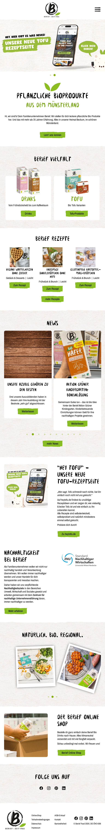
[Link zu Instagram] (48, 788)
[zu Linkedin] (91, 818)
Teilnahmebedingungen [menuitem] (40, 819)
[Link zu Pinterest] (56, 788)
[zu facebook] (76, 818)
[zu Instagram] (81, 818)
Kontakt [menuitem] (58, 819)
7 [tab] (62, 434)
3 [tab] (38, 434)
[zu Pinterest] (86, 818)
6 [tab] (56, 434)
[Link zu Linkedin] (63, 788)
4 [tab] (44, 434)
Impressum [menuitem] (35, 827)
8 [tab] (68, 434)
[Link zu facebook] (41, 788)
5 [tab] (50, 434)
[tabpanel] (52, 45)
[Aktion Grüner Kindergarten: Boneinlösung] (77, 354)
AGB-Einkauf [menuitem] (60, 815)
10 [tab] (79, 434)
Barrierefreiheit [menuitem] (60, 823)
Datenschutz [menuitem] (36, 823)
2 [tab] (54, 75)
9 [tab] (74, 434)
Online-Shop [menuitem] (36, 815)
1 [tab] (50, 75)
